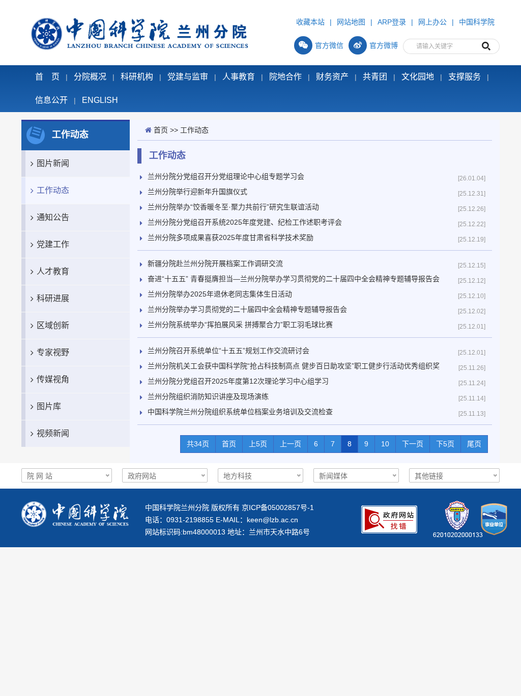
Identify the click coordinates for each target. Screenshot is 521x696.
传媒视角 (53, 379)
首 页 (47, 76)
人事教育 (238, 76)
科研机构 (137, 76)
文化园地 (417, 76)
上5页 (258, 444)
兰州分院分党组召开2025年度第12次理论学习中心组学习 (238, 381)
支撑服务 (464, 76)
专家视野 (53, 352)
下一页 (412, 444)
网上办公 (432, 22)
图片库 (49, 406)
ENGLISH (100, 100)
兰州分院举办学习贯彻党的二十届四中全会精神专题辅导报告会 (247, 309)
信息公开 (51, 100)
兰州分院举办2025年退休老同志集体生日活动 (220, 294)
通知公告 (53, 217)
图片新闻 (53, 163)
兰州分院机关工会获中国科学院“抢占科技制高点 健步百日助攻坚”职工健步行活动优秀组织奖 (294, 366)
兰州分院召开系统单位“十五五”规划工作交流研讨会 (228, 350)
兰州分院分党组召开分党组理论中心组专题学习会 (226, 176)
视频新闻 (53, 433)
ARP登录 (392, 22)
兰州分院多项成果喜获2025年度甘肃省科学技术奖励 (230, 237)
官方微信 (329, 45)
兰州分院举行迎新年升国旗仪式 (197, 192)
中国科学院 (477, 22)
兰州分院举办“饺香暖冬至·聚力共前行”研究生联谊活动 (233, 207)
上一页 (290, 444)
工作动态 (53, 190)
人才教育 (53, 271)
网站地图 (351, 22)
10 (385, 444)
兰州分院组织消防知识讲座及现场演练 (208, 396)
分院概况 (90, 76)
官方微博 (383, 45)
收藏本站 (310, 22)
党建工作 (53, 244)
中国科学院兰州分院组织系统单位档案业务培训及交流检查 (240, 412)
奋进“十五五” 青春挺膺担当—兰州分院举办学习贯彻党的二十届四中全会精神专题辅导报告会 (294, 279)
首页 (161, 130)
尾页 (474, 444)
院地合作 (285, 76)
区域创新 (53, 325)
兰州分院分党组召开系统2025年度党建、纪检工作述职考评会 (245, 222)
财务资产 (332, 76)
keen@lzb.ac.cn (272, 520)
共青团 (375, 76)
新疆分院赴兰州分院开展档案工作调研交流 (215, 263)
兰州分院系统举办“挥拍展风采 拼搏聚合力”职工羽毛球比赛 (240, 324)
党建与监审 (187, 76)
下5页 (445, 444)
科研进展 (53, 298)
